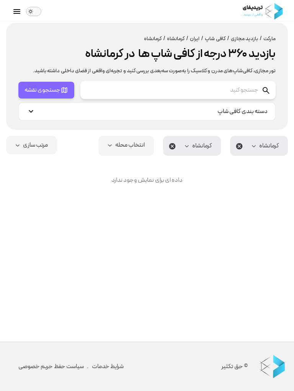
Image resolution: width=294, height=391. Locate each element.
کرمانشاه (177, 39)
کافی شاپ (217, 39)
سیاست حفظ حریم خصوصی (51, 366)
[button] (259, 146)
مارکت (269, 39)
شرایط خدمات (108, 366)
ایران (196, 39)
